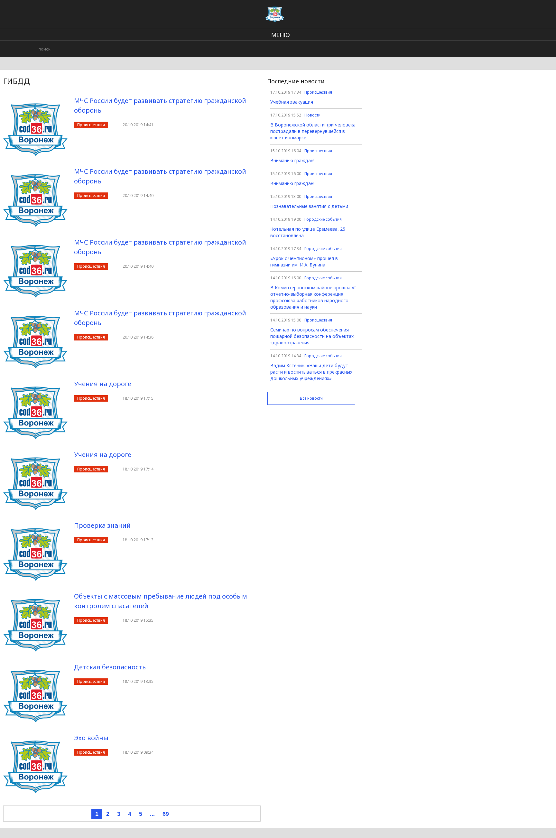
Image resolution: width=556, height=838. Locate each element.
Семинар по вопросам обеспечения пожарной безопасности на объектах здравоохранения (312, 336)
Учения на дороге (102, 383)
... (152, 814)
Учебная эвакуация (291, 102)
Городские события (323, 219)
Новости (312, 115)
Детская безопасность (110, 667)
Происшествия (91, 124)
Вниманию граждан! (292, 160)
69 (165, 814)
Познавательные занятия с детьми (309, 206)
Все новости (311, 398)
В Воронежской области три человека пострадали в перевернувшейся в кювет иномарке (313, 131)
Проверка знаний (102, 525)
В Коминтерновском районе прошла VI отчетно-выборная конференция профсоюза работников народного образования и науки (313, 297)
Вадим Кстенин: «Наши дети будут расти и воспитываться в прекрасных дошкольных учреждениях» (311, 371)
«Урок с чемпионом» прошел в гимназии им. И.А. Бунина (304, 261)
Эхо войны (91, 737)
